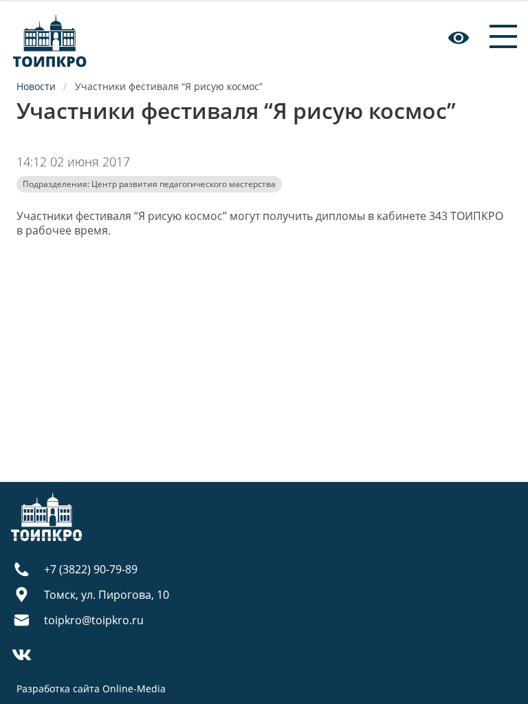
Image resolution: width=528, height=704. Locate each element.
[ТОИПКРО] (50, 37)
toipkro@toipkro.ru (94, 620)
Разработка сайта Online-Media (91, 688)
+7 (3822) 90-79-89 (91, 569)
